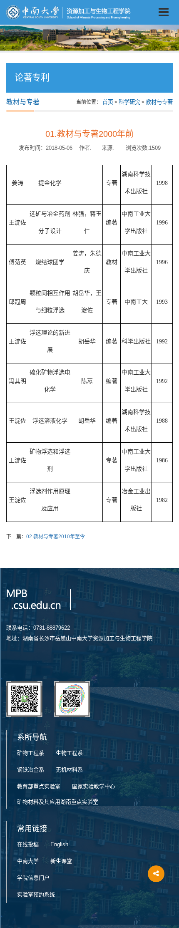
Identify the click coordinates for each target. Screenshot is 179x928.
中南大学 (28, 861)
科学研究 (129, 102)
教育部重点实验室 (38, 786)
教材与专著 (159, 102)
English (59, 844)
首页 (107, 102)
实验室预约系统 (36, 894)
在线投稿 (28, 844)
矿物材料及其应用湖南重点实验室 (57, 802)
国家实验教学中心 (93, 786)
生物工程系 (69, 753)
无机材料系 (69, 770)
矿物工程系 (30, 753)
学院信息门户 (33, 878)
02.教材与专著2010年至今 (55, 537)
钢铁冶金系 (30, 770)
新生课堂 (61, 861)
